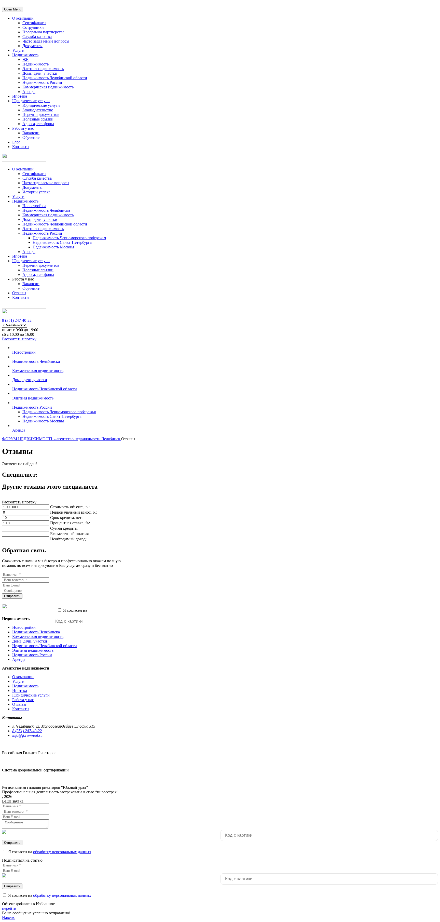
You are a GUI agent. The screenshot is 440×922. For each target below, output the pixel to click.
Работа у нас (23, 128)
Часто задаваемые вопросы (45, 41)
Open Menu (12, 9)
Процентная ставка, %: (70, 523)
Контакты (20, 146)
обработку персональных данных (117, 610)
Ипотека (19, 96)
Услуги (18, 50)
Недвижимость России (42, 82)
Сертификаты (34, 23)
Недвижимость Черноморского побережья (69, 238)
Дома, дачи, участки (39, 73)
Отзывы (19, 293)
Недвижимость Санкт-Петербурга (62, 242)
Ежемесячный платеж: (69, 533)
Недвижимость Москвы (53, 247)
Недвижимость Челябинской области (54, 78)
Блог (16, 142)
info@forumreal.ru (27, 735)
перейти (9, 908)
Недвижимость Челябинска (46, 210)
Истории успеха (36, 192)
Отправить (12, 596)
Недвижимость (25, 55)
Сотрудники (33, 27)
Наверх (8, 917)
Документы (32, 46)
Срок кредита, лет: (66, 517)
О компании (23, 18)
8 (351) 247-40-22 (17, 320)
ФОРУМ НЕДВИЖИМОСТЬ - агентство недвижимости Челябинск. (61, 439)
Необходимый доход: (68, 539)
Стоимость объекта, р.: (70, 507)
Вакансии (30, 133)
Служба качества (37, 36)
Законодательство (37, 110)
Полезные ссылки (37, 119)
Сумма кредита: (64, 528)
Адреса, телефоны (38, 124)
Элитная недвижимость (43, 68)
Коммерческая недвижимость (48, 87)
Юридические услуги (31, 101)
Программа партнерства (43, 32)
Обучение (30, 137)
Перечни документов (40, 114)
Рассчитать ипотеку (19, 339)
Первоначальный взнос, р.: (73, 512)
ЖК (25, 59)
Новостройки (34, 206)
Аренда (28, 91)
